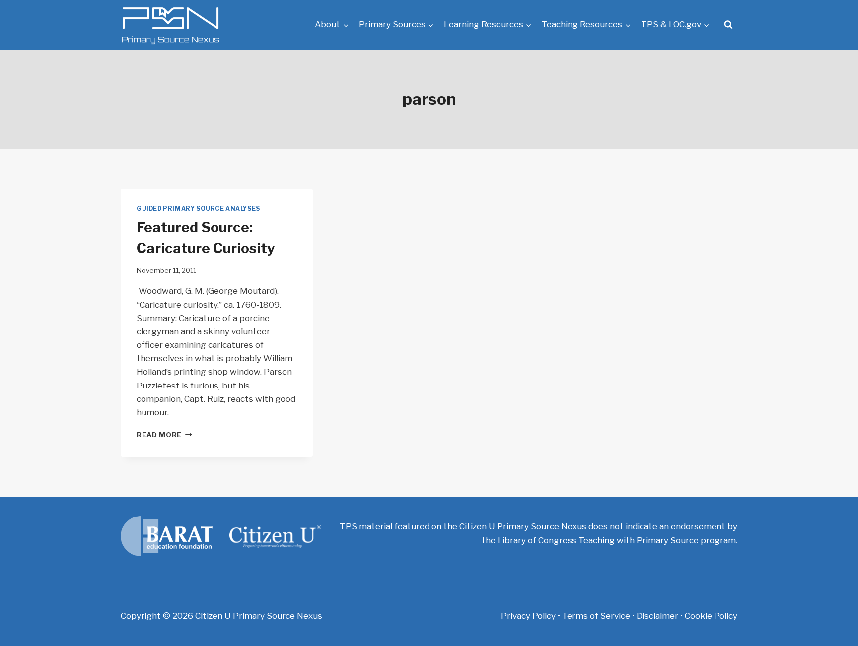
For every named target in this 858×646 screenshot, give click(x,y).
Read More (164, 435)
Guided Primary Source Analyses (198, 208)
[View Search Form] (728, 25)
